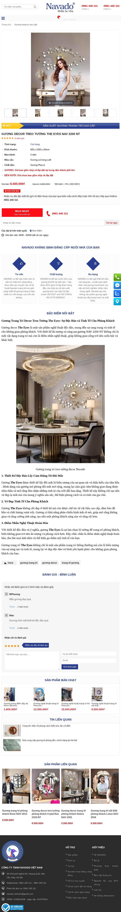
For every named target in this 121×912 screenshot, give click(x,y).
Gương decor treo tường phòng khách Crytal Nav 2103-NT (46, 814)
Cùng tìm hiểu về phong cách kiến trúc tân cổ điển (46, 726)
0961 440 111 (112, 5)
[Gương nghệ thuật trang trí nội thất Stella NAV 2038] (97, 700)
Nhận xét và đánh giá (15, 637)
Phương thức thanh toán (106, 868)
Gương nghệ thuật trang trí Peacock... (46, 704)
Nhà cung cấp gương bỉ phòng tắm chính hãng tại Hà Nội (50, 740)
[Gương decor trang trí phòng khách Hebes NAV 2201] (75, 786)
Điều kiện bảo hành (77, 897)
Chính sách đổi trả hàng (80, 886)
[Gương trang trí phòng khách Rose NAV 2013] (16, 786)
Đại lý (96, 860)
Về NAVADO (100, 855)
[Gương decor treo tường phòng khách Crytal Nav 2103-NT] (46, 786)
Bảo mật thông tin (103, 875)
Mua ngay (22, 211)
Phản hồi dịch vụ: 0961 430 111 (21, 888)
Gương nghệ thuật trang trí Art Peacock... (75, 704)
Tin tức (71, 866)
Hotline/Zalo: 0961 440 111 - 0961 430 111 (26, 883)
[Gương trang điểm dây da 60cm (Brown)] (9, 700)
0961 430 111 (90, 5)
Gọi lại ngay (111, 223)
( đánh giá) (19, 138)
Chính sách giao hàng (79, 892)
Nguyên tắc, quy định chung (106, 883)
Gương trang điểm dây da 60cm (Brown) (16, 704)
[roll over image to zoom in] (60, 69)
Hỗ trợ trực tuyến (76, 881)
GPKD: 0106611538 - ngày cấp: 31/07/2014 (27, 899)
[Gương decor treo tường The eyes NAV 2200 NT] (15, 115)
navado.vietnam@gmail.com (20, 894)
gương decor (49, 563)
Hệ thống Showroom (104, 895)
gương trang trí (28, 563)
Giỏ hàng (68, 17)
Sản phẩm (73, 855)
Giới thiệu (98, 847)
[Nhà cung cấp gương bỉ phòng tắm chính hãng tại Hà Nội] (12, 745)
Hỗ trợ (70, 847)
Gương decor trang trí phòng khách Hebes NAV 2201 (73, 814)
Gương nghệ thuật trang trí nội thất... (104, 704)
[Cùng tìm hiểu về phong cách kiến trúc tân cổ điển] (12, 731)
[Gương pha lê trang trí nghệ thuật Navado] (60, 7)
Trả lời (12, 607)
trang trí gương (70, 563)
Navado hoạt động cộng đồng (80, 873)
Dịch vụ (71, 860)
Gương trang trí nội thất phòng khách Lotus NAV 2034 (104, 814)
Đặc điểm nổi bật (60, 313)
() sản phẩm (69, 19)
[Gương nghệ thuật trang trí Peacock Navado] (39, 700)
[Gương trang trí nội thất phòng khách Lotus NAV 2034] (105, 786)
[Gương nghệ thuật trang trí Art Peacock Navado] (67, 700)
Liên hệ (97, 890)
